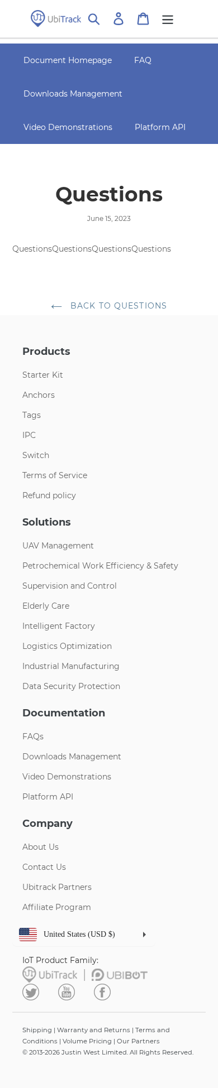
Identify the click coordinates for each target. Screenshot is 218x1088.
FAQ (142, 60)
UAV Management (58, 546)
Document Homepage (67, 60)
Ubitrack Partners (57, 887)
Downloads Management (72, 94)
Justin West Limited (94, 1052)
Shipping (37, 1030)
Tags (31, 415)
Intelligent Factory (58, 626)
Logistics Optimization (67, 646)
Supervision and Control (69, 586)
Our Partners (138, 1041)
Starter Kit (42, 375)
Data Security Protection (71, 686)
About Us (40, 847)
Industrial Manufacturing (71, 666)
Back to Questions (117, 306)
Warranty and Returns (93, 1030)
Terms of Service (54, 475)
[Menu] (167, 19)
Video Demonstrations (67, 127)
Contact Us (44, 867)
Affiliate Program (56, 907)
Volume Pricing (87, 1041)
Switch (35, 455)
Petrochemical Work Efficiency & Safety (100, 566)
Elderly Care (45, 606)
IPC (29, 435)
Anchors (38, 395)
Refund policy (49, 495)
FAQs (33, 736)
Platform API (160, 127)
